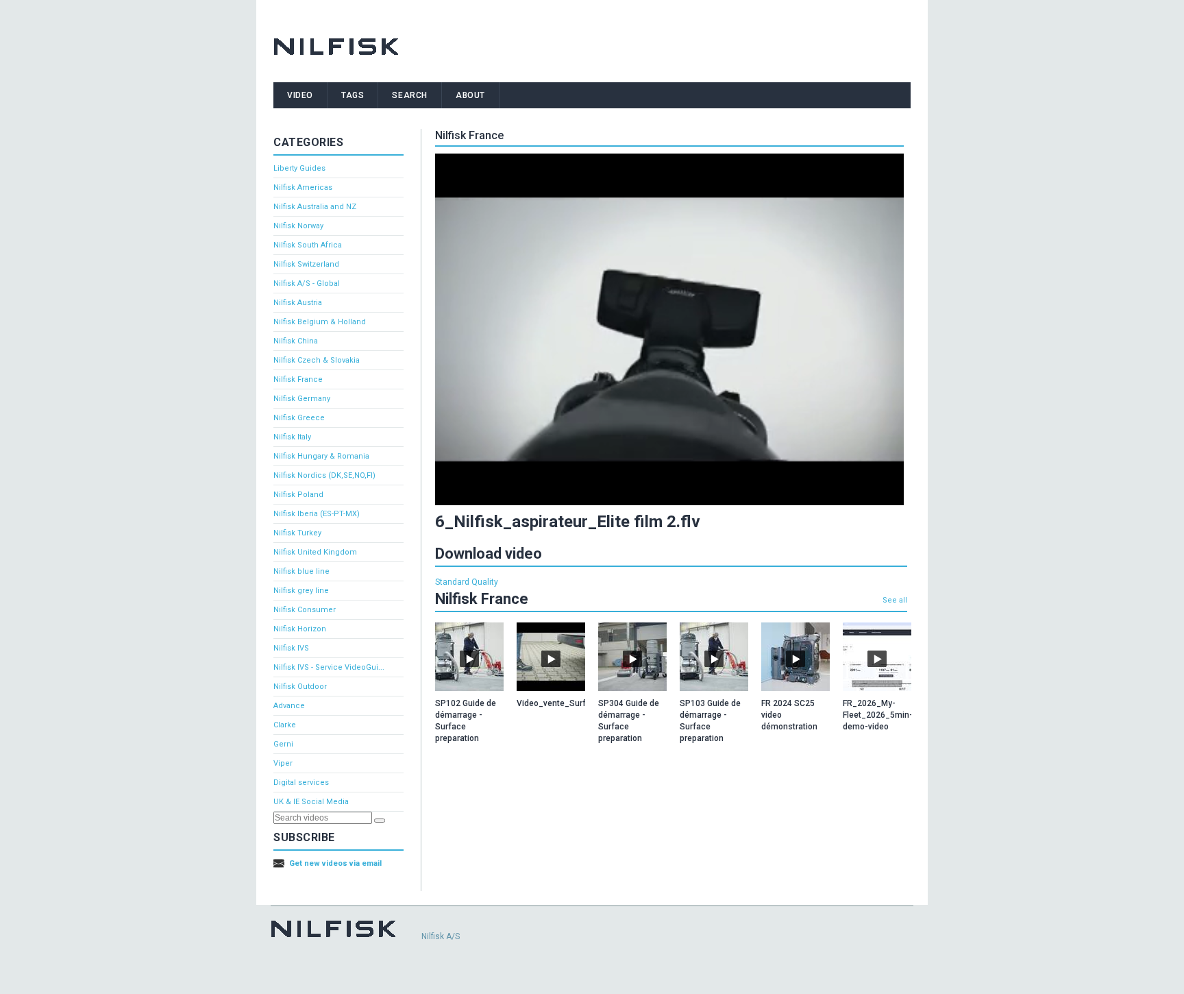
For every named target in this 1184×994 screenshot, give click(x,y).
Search (410, 95)
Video (300, 95)
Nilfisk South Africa (307, 245)
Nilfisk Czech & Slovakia (316, 360)
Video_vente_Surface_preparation (583, 703)
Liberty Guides (299, 168)
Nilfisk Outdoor (300, 686)
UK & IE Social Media (311, 801)
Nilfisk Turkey (297, 533)
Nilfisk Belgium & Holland (319, 321)
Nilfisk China (295, 341)
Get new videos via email (335, 863)
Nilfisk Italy (292, 437)
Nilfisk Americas (302, 187)
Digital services (301, 782)
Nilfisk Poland (298, 494)
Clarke (284, 724)
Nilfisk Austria (297, 302)
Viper (283, 763)
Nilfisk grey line (301, 590)
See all (895, 600)
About (470, 95)
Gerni (283, 744)
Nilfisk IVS (291, 648)
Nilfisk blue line (301, 571)
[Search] (379, 821)
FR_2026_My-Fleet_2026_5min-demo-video (878, 715)
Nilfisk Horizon (299, 629)
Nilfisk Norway (298, 225)
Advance (289, 705)
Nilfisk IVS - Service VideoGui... (328, 667)
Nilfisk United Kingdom (315, 552)
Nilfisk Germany (301, 398)
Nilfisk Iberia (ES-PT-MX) (316, 513)
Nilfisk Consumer (304, 609)
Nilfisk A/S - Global (306, 283)
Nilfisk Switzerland (306, 264)
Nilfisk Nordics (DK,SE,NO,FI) (324, 475)
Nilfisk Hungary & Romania (321, 456)
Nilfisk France (298, 379)
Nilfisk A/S (440, 936)
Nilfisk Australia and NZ (314, 206)
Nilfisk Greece (299, 417)
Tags (352, 95)
